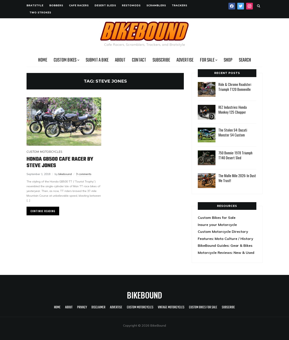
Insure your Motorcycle (217, 224)
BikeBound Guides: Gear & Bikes (225, 245)
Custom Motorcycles (44, 152)
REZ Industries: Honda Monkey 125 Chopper (232, 110)
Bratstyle (35, 5)
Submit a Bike (97, 60)
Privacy (82, 307)
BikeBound (144, 295)
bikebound (65, 174)
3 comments (83, 174)
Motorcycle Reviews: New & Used (226, 252)
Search (245, 60)
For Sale (207, 60)
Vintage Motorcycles (171, 307)
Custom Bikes (65, 60)
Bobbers (56, 5)
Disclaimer (98, 307)
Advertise (185, 60)
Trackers (179, 5)
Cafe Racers (79, 5)
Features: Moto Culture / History (225, 238)
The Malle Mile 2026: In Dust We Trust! (237, 178)
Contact (139, 60)
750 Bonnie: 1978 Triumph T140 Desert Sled (235, 155)
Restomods (131, 5)
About (120, 60)
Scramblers (156, 5)
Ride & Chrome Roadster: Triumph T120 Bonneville (234, 87)
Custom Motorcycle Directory (223, 231)
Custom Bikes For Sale (203, 307)
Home (42, 60)
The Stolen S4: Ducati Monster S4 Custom (232, 132)
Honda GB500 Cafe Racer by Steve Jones (60, 162)
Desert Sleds (105, 5)
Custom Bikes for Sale (217, 217)
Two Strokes (40, 12)
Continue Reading (42, 211)
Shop (228, 60)
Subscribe (161, 60)
